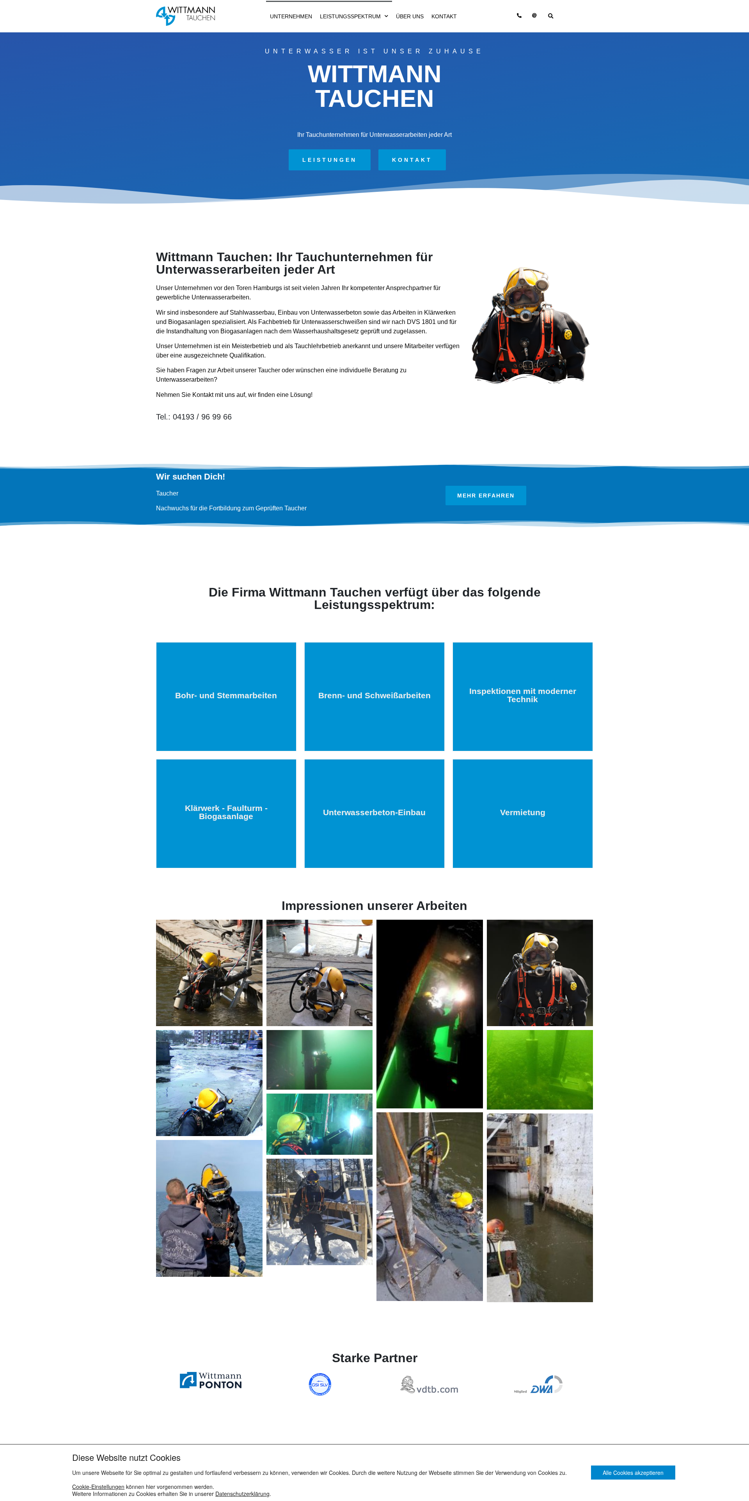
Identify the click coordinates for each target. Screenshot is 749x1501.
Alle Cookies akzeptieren (633, 1473)
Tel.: (194, 416)
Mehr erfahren (226, 725)
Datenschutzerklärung (242, 1493)
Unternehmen (291, 16)
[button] (330, 159)
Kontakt (444, 16)
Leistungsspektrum (350, 16)
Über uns (410, 16)
